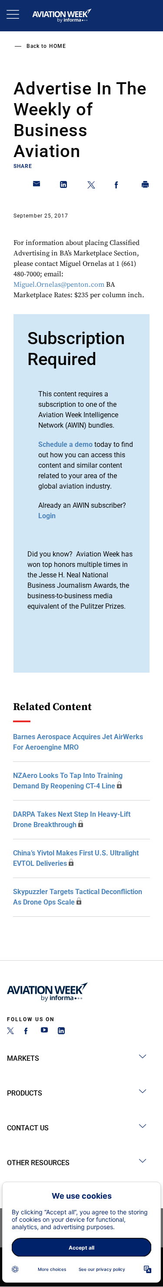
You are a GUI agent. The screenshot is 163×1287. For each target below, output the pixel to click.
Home (57, 46)
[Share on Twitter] (91, 186)
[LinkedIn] (61, 1032)
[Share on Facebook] (118, 186)
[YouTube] (44, 1032)
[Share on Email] (37, 186)
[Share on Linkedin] (64, 186)
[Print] (146, 186)
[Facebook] (27, 1032)
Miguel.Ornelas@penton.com (58, 284)
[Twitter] (10, 1032)
